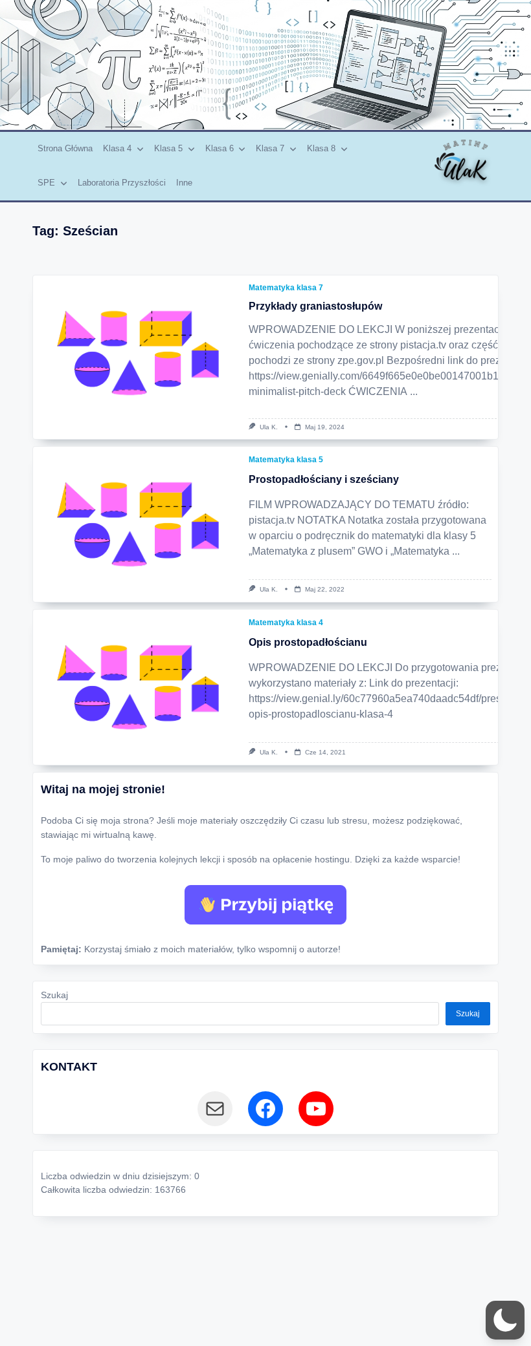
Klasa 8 (321, 148)
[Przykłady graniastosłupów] (137, 353)
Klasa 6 (219, 148)
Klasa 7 (270, 148)
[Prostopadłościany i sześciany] (137, 524)
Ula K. (269, 427)
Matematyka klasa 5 (286, 459)
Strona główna (65, 148)
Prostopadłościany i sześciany (324, 479)
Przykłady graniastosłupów (315, 306)
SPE (46, 182)
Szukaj (54, 995)
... (414, 391)
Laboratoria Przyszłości (122, 182)
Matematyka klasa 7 (286, 287)
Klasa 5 (168, 148)
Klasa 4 (117, 148)
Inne (184, 182)
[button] (505, 1320)
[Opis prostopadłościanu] (137, 687)
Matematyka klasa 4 (286, 622)
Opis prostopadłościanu (308, 642)
